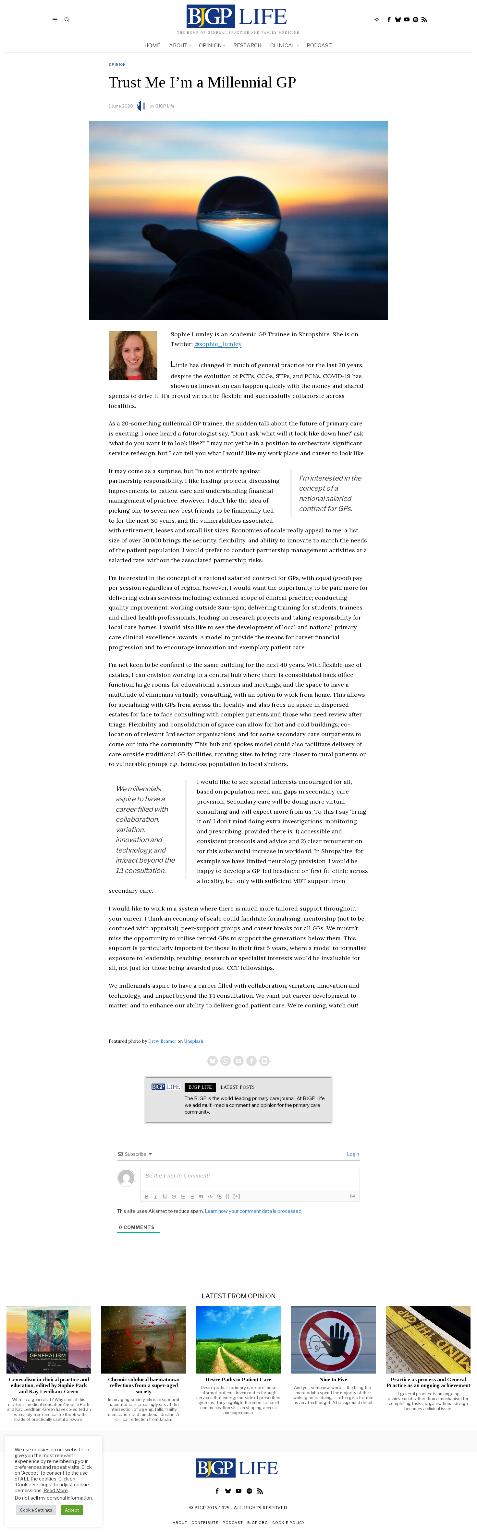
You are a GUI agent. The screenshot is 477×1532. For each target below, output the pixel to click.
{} (228, 1196)
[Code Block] (210, 1197)
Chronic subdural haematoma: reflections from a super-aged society (143, 1385)
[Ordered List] (183, 1197)
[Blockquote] (201, 1197)
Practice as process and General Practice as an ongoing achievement (428, 1382)
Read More (55, 1490)
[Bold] (146, 1197)
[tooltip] (389, 19)
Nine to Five (333, 1380)
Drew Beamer (162, 1041)
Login (352, 1154)
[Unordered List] (192, 1197)
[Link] (219, 1197)
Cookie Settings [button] (36, 1510)
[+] (236, 1196)
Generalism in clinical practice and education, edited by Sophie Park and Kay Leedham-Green (49, 1385)
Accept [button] (72, 1510)
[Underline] (164, 1197)
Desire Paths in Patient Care (238, 1380)
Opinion (117, 64)
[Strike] (173, 1197)
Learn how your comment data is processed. (253, 1211)
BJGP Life (165, 106)
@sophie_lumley (218, 344)
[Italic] (155, 1197)
